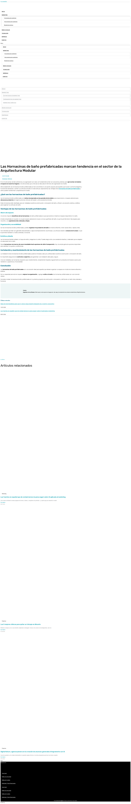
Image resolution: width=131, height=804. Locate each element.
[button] (65, 43)
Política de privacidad (6, 776)
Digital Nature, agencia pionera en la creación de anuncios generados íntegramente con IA (33, 752)
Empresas (4, 36)
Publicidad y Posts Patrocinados (8, 783)
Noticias (10, 178)
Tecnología (5, 33)
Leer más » (3, 502)
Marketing (5, 15)
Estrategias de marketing (10, 18)
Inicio (3, 11)
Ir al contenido (4, 1)
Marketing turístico (8, 25)
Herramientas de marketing (10, 21)
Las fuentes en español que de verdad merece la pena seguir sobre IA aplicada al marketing (28, 311)
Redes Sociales (6, 30)
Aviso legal (4, 773)
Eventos (4, 40)
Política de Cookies (6, 780)
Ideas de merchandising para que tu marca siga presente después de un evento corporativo (27, 304)
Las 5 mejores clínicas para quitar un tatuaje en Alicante (21, 624)
